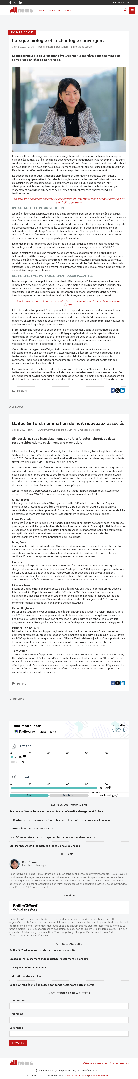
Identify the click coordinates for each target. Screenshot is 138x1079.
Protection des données (100, 1075)
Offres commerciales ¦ (95, 1063)
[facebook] (113, 390)
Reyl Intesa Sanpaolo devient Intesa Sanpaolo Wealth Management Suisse (56, 811)
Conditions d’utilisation (76, 1075)
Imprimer (21, 391)
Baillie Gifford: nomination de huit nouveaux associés (42, 950)
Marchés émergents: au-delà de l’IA (31, 828)
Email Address (18, 1000)
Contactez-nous (119, 1063)
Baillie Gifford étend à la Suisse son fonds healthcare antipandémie (51, 984)
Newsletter (123, 2)
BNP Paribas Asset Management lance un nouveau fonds (44, 845)
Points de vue (22, 32)
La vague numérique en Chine (27, 967)
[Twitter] (15, 3)
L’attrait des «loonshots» (25, 976)
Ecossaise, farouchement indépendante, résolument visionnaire (48, 959)
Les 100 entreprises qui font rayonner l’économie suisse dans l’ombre (52, 837)
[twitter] (117, 390)
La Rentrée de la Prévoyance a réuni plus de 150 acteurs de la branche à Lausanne (60, 820)
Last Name (16, 1027)
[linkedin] (122, 390)
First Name (16, 1014)
